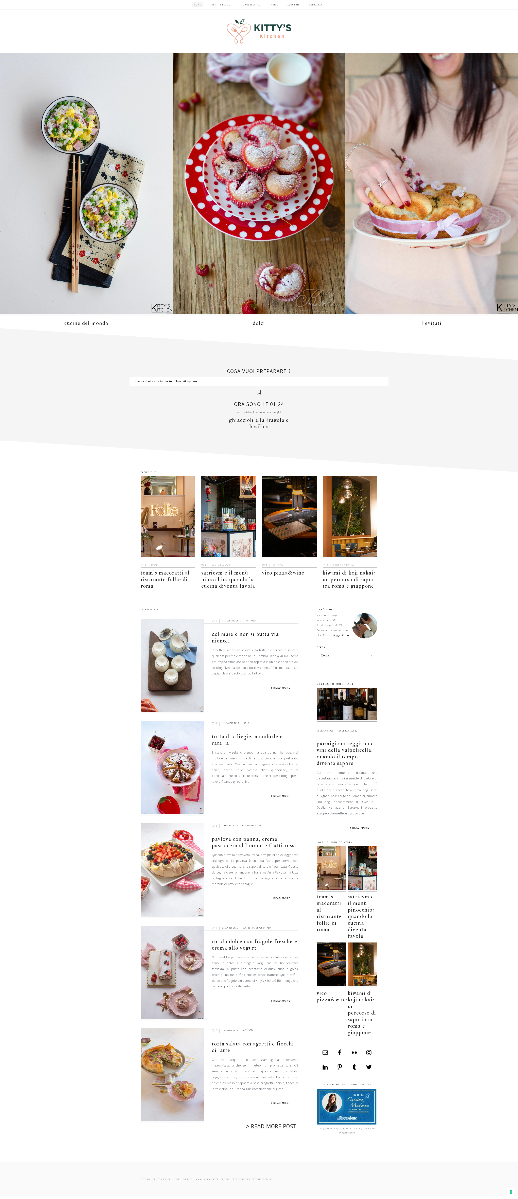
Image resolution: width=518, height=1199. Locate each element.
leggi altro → (342, 635)
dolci (259, 323)
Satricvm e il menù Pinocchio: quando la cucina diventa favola (228, 579)
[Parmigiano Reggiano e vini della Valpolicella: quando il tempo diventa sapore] (347, 705)
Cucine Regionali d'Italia (257, 928)
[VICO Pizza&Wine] (289, 517)
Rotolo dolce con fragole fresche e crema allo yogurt (254, 944)
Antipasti (251, 620)
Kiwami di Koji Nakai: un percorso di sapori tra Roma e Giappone (349, 579)
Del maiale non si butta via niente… (245, 637)
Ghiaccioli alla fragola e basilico (259, 423)
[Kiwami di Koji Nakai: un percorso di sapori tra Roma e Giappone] (350, 517)
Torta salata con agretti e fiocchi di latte (253, 1047)
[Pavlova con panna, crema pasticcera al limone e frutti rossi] (172, 870)
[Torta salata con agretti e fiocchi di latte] (172, 1075)
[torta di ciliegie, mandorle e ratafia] (172, 768)
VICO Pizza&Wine (283, 572)
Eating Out (279, 565)
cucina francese (251, 825)
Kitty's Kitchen (259, 31)
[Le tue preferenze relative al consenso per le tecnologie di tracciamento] (511, 1192)
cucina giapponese (343, 565)
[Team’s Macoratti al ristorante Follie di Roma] (168, 517)
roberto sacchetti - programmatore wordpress (504, 1197)
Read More (281, 687)
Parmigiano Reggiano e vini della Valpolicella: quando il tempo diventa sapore (345, 753)
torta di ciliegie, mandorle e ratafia (247, 739)
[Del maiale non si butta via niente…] (172, 666)
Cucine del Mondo (86, 323)
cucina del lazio (221, 565)
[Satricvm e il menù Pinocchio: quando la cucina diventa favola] (228, 517)
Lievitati (431, 323)
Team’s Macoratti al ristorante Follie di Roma (165, 579)
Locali (154, 565)
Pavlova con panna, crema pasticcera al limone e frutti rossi (254, 842)
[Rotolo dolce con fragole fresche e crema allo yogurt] (172, 973)
